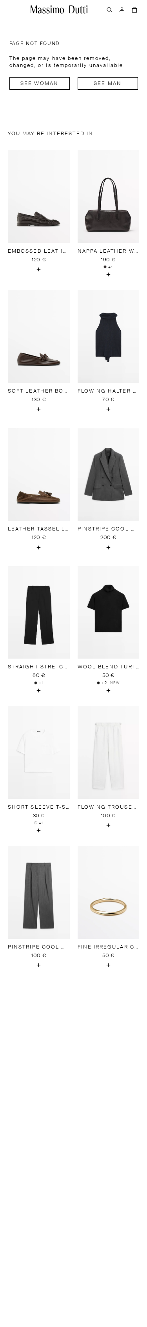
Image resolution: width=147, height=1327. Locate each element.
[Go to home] (59, 9)
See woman (39, 83)
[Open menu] (12, 9)
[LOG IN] (122, 9)
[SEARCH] (109, 9)
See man (108, 83)
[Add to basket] (39, 269)
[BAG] (134, 9)
